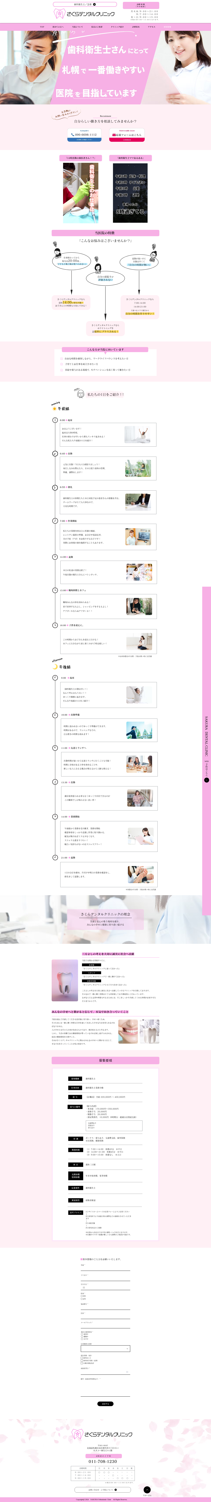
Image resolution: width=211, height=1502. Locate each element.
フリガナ (84, 1275)
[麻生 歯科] (206, 780)
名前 (82, 1265)
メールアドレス (86, 1322)
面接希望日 (86, 1368)
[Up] (147, 1489)
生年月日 (85, 1284)
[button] (95, 220)
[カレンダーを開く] (84, 1287)
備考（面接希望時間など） (90, 1379)
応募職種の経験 (86, 1344)
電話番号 (84, 1304)
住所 (82, 1313)
